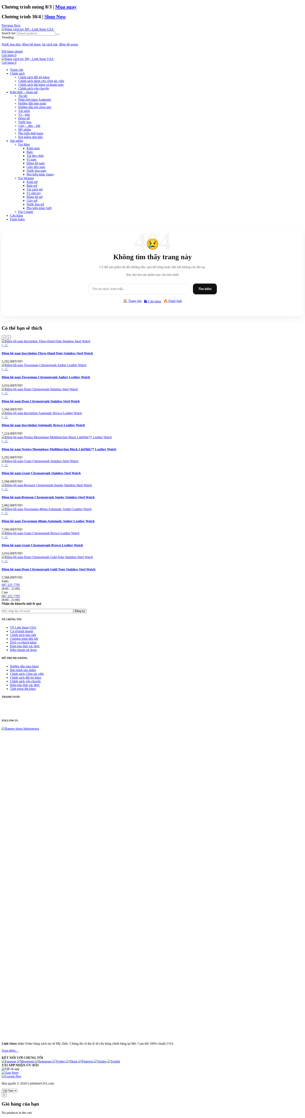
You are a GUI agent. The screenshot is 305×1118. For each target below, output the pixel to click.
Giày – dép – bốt (29, 126)
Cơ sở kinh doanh (21, 631)
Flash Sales (17, 219)
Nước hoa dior (11, 44)
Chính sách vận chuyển (33, 88)
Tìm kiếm (204, 289)
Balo (30, 152)
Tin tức (23, 96)
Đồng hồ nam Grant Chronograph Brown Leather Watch (42, 545)
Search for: (9, 33)
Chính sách (17, 73)
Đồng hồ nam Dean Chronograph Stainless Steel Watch (41, 401)
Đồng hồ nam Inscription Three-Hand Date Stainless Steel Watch (47, 353)
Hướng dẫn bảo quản (32, 103)
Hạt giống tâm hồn (30, 137)
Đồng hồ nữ (35, 197)
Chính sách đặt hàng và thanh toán (40, 84)
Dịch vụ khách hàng (23, 642)
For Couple (25, 212)
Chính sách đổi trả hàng (33, 77)
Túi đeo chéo (35, 155)
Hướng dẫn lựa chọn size (34, 107)
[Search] (57, 34)
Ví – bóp (24, 114)
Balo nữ (32, 185)
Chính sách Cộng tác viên (27, 674)
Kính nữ (32, 182)
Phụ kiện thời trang (30, 133)
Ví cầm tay (34, 193)
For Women (26, 178)
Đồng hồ (24, 118)
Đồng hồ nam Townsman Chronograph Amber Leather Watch (46, 377)
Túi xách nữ (35, 189)
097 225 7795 (11, 585)
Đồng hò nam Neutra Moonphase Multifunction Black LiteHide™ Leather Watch (59, 449)
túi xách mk (49, 44)
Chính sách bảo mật (23, 635)
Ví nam (31, 159)
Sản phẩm (16, 141)
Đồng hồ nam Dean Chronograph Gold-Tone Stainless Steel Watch (48, 569)
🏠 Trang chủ (132, 301)
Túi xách (24, 111)
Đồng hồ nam (36, 163)
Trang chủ (16, 69)
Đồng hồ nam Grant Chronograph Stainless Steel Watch (41, 473)
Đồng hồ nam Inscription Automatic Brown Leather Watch (43, 425)
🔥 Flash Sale (172, 301)
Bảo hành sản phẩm (23, 670)
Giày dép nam (36, 167)
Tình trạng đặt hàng (23, 688)
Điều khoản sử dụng (23, 650)
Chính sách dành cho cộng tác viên (41, 81)
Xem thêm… (10, 1050)
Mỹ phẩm (24, 129)
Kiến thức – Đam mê (24, 92)
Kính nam (33, 148)
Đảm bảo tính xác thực (25, 646)
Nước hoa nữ (35, 204)
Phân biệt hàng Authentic (34, 99)
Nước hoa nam (36, 170)
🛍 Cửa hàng (152, 301)
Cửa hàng (16, 215)
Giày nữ (32, 200)
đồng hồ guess (68, 44)
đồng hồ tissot (31, 44)
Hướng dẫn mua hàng (24, 666)
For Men (24, 144)
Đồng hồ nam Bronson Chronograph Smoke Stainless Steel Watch (48, 497)
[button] (8, 25)
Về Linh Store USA (23, 627)
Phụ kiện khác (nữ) (39, 208)
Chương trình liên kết (24, 638)
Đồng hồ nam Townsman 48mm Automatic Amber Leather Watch (48, 521)
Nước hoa (24, 122)
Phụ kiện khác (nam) (40, 174)
